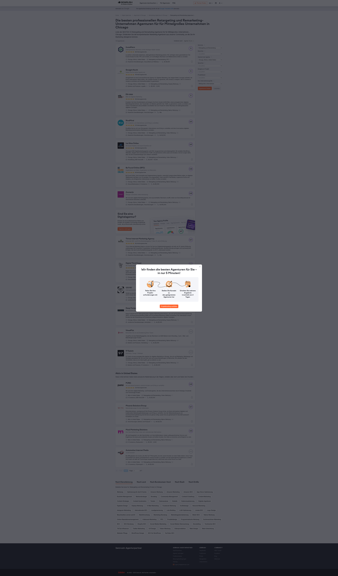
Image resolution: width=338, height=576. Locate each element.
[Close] (200, 266)
